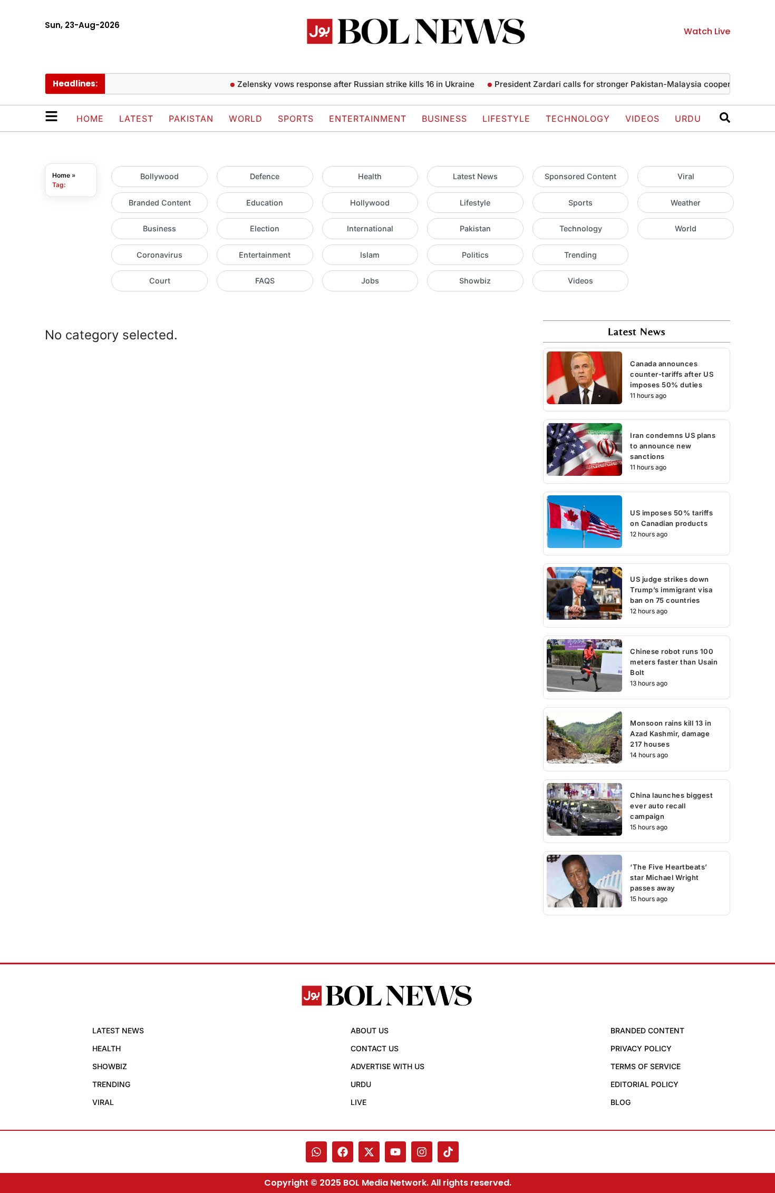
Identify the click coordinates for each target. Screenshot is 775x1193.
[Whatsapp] (316, 1151)
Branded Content (160, 202)
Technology (578, 118)
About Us (370, 1030)
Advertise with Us (387, 1066)
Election (264, 228)
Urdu (688, 118)
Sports (296, 118)
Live (358, 1102)
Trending (580, 254)
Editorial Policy (645, 1084)
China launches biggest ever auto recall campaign (671, 805)
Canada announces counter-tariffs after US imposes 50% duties (671, 374)
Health (370, 176)
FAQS (265, 280)
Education (264, 202)
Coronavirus (159, 254)
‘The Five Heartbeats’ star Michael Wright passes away (669, 877)
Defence (264, 176)
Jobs (370, 280)
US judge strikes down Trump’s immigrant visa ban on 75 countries (671, 589)
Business (444, 118)
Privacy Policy (641, 1048)
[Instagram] (421, 1151)
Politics (475, 254)
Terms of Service (646, 1066)
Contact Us (375, 1048)
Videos (642, 118)
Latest (136, 118)
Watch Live (707, 31)
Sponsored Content (580, 176)
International (370, 228)
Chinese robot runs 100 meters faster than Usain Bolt (674, 662)
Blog (621, 1102)
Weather (686, 202)
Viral (685, 176)
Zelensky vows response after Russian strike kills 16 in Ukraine (343, 84)
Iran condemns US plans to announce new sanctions (672, 446)
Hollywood (370, 202)
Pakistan (191, 118)
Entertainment (367, 118)
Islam (370, 254)
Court (159, 280)
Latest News (475, 176)
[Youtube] (395, 1151)
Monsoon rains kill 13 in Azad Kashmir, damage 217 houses (670, 733)
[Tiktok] (448, 1151)
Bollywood (159, 176)
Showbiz (475, 280)
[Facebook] (342, 1151)
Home (90, 118)
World (246, 118)
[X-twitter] (369, 1151)
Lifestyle (506, 118)
